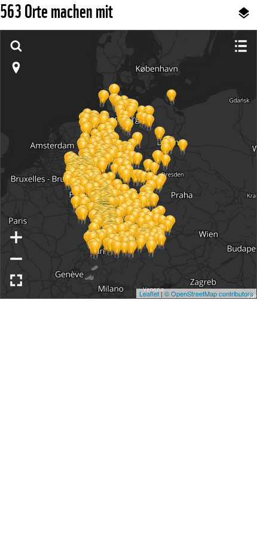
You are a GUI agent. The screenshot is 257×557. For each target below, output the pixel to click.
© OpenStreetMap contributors (208, 293)
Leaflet (149, 293)
